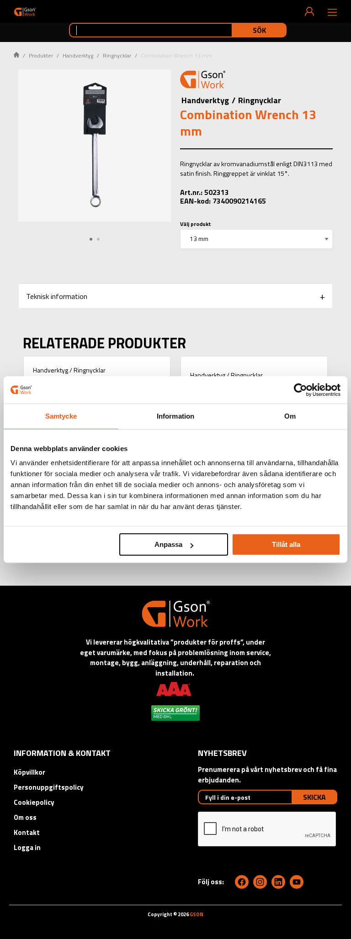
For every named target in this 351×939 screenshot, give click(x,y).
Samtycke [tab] (61, 416)
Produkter (41, 55)
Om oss (25, 817)
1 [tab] (91, 239)
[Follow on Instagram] (260, 882)
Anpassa (168, 544)
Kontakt (27, 832)
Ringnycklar (117, 55)
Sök (259, 30)
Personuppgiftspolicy (49, 787)
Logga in (27, 847)
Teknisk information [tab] (56, 296)
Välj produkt (195, 224)
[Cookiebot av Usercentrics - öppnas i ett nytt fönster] (300, 390)
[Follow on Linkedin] (278, 882)
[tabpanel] (94, 145)
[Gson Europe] (203, 80)
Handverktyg (78, 55)
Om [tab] (290, 416)
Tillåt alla (286, 544)
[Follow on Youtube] (296, 882)
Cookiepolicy (34, 802)
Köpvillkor (29, 772)
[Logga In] (309, 11)
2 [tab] (98, 239)
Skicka (314, 797)
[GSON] (25, 11)
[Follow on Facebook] (242, 882)
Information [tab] (175, 416)
